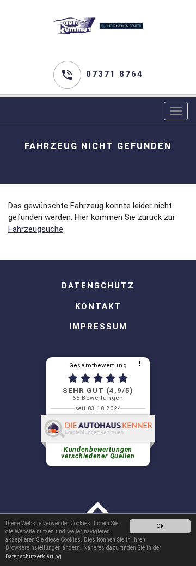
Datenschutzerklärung (33, 556)
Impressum (98, 326)
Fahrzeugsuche (35, 229)
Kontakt (98, 306)
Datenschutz (98, 286)
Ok (160, 526)
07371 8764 (114, 74)
